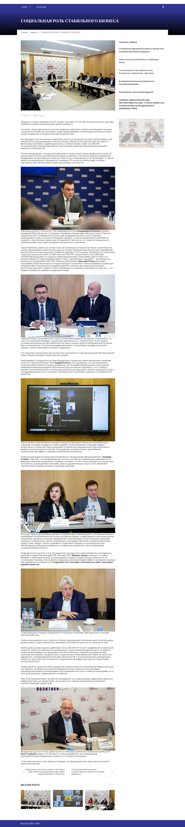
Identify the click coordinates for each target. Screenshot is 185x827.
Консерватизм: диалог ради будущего (136, 92)
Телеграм (41, 7)
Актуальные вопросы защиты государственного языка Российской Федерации (87, 772)
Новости (26, 115)
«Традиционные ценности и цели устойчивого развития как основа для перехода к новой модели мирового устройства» (45, 772)
